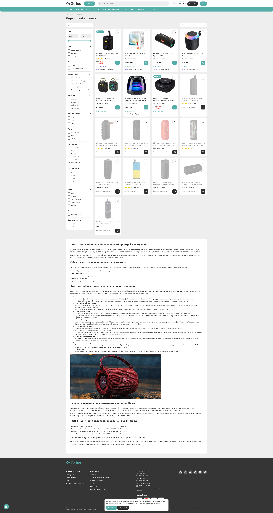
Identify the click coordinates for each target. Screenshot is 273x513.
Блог (77, 9)
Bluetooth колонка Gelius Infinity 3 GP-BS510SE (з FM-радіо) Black (136, 144)
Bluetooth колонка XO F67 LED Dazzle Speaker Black (192, 55)
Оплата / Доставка (96, 480)
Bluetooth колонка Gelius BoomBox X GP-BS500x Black (163, 183)
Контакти (152, 9)
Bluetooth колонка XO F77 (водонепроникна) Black (105, 99)
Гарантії (92, 483)
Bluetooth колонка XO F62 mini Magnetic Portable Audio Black (136, 99)
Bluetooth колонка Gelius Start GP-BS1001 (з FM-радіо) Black (107, 144)
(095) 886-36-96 (144, 476)
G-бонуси (124, 9)
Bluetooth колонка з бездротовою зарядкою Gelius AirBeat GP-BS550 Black (164, 100)
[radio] (97, 58)
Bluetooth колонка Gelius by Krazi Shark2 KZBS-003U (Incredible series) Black (192, 100)
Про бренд (70, 9)
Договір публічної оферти (99, 489)
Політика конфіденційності (99, 477)
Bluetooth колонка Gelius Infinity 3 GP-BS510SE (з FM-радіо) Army (193, 144)
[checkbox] (79, 50)
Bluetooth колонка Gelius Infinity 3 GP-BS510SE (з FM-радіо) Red (164, 144)
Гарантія (84, 9)
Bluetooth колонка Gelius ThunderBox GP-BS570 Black (192, 183)
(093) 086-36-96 (144, 478)
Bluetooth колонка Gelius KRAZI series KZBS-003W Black (107, 223)
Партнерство (71, 477)
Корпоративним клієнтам (138, 9)
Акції (105, 9)
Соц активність (113, 9)
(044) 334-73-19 (144, 483)
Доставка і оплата (95, 9)
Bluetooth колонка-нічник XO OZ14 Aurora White (135, 55)
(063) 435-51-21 (144, 486)
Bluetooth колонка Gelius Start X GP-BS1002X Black (108, 55)
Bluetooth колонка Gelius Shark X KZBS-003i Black (107, 183)
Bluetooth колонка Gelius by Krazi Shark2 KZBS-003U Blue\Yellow (135, 184)
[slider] (79, 40)
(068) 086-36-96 (144, 481)
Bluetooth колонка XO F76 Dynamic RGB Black (162, 55)
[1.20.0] (73, 3)
